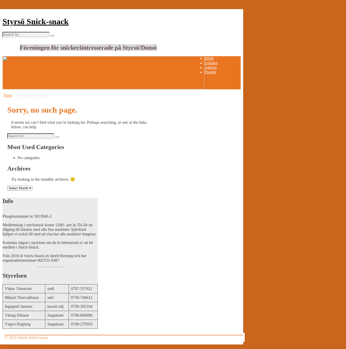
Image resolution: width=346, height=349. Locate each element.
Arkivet (210, 67)
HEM (209, 58)
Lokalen (211, 63)
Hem (8, 95)
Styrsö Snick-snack (36, 21)
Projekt (210, 72)
